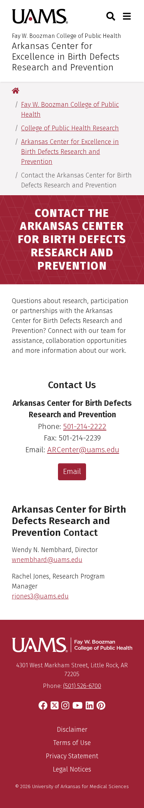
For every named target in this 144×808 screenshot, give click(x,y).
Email (72, 471)
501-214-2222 (84, 426)
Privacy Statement (72, 756)
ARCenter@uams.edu (83, 449)
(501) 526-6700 (82, 685)
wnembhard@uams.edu (47, 560)
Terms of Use (72, 743)
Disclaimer (72, 730)
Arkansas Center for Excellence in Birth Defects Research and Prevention (65, 57)
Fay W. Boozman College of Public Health (66, 35)
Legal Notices (72, 769)
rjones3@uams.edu (40, 596)
